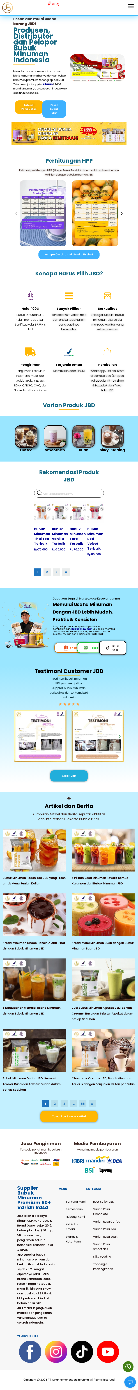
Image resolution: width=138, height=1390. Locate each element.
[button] (16, 213)
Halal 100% (31, 308)
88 (83, 1104)
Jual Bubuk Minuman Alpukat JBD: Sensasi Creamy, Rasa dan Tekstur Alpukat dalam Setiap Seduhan (102, 1013)
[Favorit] (38, 503)
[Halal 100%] (30, 296)
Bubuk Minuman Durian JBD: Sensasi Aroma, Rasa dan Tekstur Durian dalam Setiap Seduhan (32, 1084)
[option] (31, 439)
